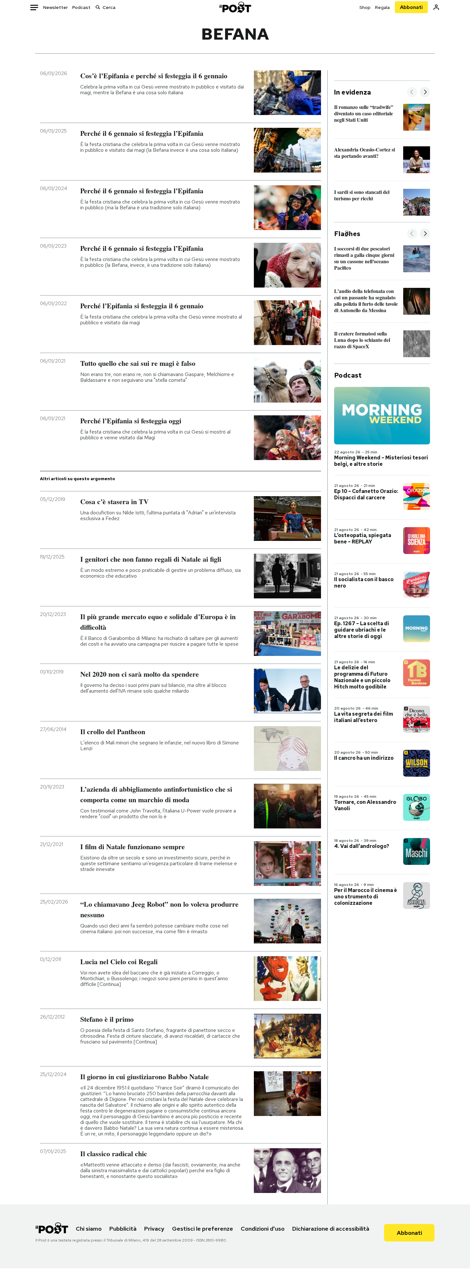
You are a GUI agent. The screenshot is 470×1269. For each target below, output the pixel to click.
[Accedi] (436, 7)
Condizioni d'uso (263, 1228)
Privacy (154, 1228)
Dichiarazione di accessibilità (330, 1228)
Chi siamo (89, 1228)
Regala (382, 7)
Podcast (81, 7)
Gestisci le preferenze (202, 1228)
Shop (365, 7)
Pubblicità (123, 1228)
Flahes (347, 234)
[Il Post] (235, 7)
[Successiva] (425, 92)
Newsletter (55, 7)
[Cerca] (98, 7)
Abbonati (411, 7)
